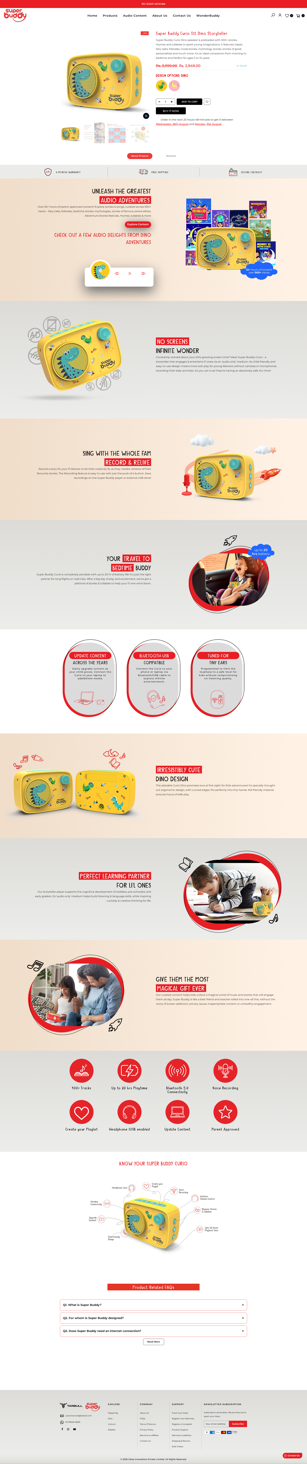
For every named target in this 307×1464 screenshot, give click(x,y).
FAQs (142, 1418)
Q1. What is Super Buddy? (82, 1305)
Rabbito (112, 1430)
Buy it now (171, 111)
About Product (139, 155)
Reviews (171, 155)
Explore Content (138, 224)
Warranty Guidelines (181, 1435)
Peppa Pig (113, 1413)
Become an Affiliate (149, 1435)
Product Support (180, 1430)
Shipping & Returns (181, 1441)
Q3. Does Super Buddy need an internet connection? (102, 1331)
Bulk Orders (177, 1446)
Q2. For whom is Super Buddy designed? (93, 1318)
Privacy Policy (147, 1430)
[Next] (146, 75)
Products (110, 15)
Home (92, 15)
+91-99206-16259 (72, 1422)
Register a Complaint (182, 1424)
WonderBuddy (208, 15)
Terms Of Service (148, 1424)
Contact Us (182, 15)
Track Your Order (180, 1413)
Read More (153, 1341)
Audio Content (135, 15)
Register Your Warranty (183, 1418)
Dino (110, 1418)
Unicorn (112, 1424)
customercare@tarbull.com (78, 1415)
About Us (159, 15)
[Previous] (65, 75)
